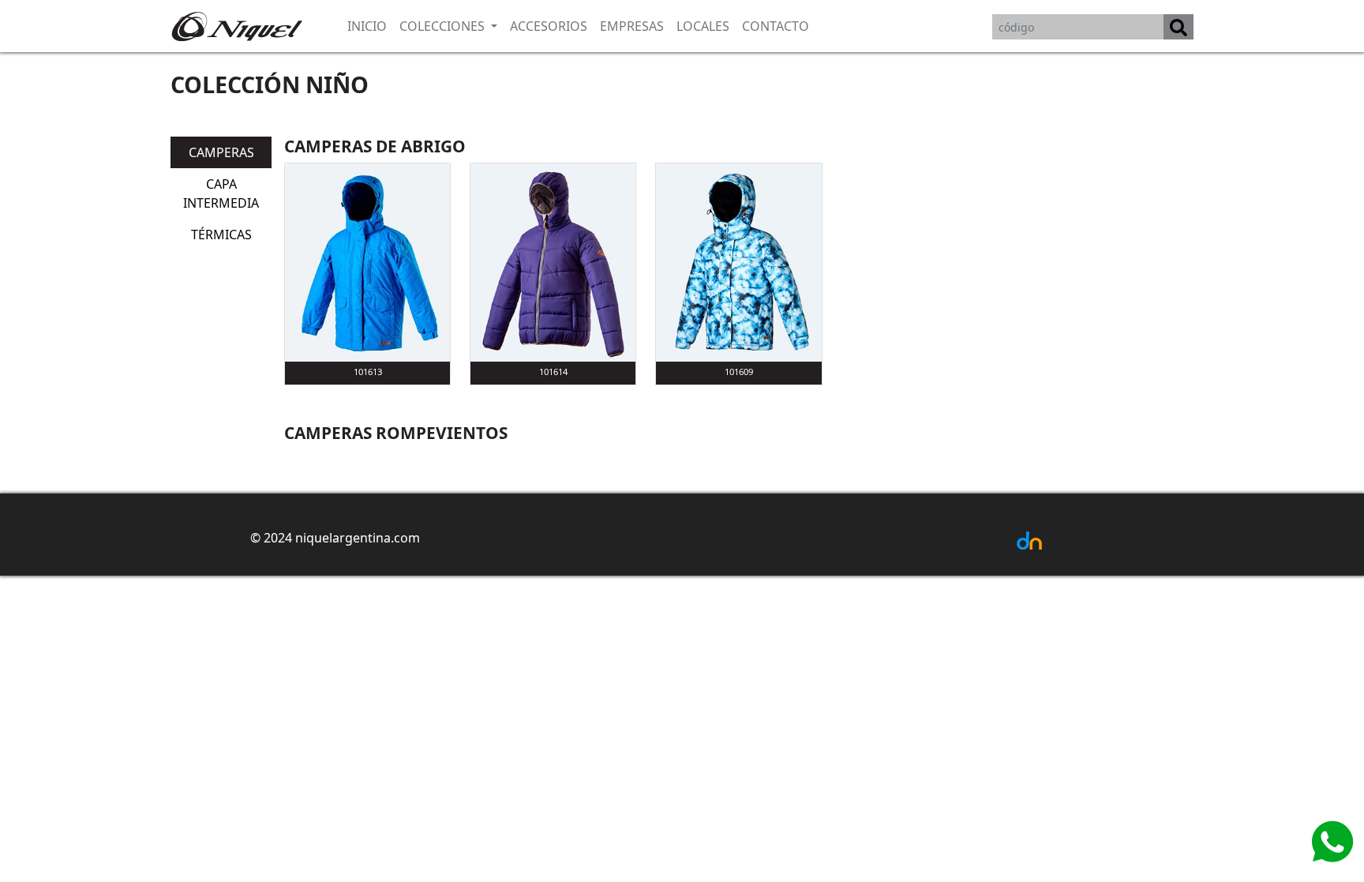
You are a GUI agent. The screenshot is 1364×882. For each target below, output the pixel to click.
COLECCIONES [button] (443, 26)
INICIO (367, 26)
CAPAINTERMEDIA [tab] (221, 193)
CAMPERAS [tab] (221, 152)
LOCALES (702, 26)
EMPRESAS (632, 26)
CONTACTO (775, 26)
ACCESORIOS (548, 26)
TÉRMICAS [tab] (221, 234)
